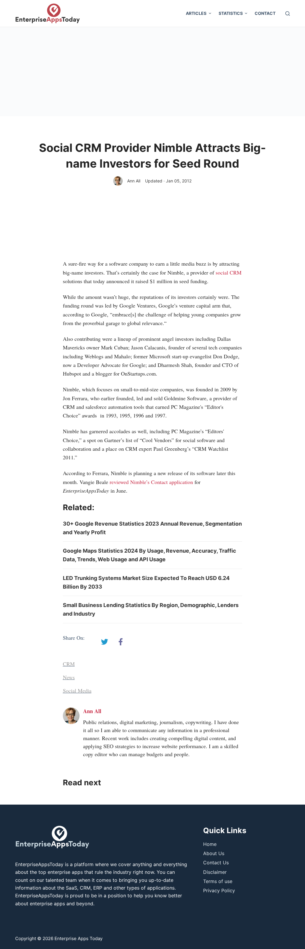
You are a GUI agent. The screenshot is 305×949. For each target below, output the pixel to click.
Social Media (77, 690)
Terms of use (217, 881)
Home (210, 844)
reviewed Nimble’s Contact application (151, 481)
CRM (69, 663)
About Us (213, 853)
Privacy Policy (219, 890)
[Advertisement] (152, 71)
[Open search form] (287, 13)
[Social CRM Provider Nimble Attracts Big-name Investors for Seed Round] (104, 641)
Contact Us (216, 863)
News (69, 677)
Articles (196, 13)
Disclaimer (215, 872)
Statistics (231, 13)
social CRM (228, 272)
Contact (265, 13)
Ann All (133, 180)
